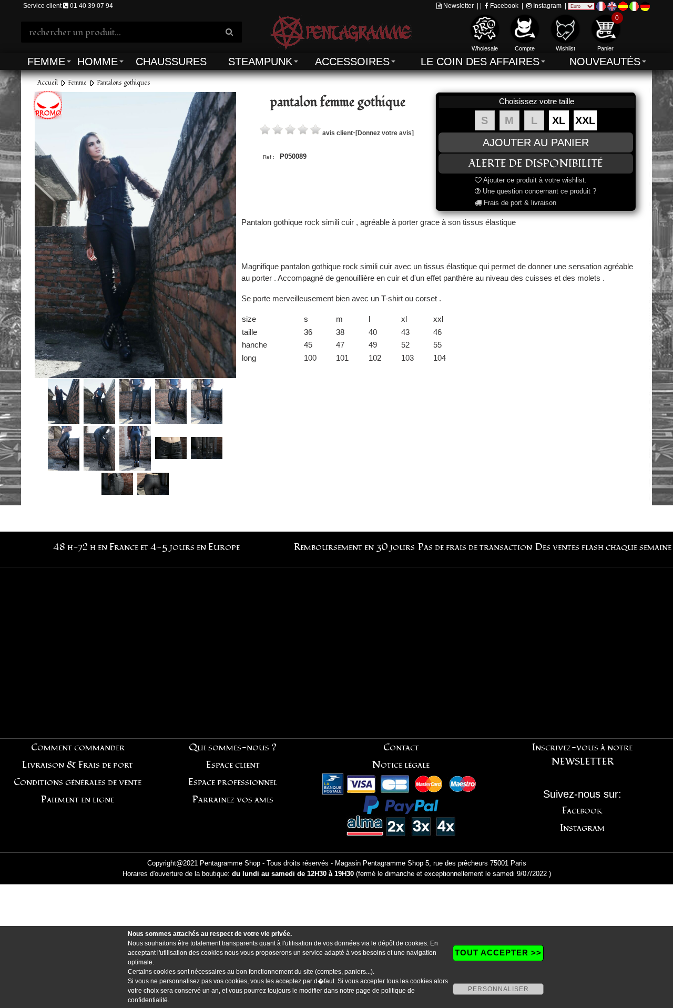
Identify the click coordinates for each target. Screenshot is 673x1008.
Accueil (47, 82)
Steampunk (260, 61)
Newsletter (458, 5)
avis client (337, 133)
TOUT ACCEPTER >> (498, 952)
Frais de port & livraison (519, 203)
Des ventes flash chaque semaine (603, 547)
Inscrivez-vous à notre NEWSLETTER (582, 754)
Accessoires (352, 61)
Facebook (503, 5)
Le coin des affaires (480, 61)
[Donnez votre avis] (384, 133)
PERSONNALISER (498, 989)
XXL (585, 120)
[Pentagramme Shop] (341, 31)
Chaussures (171, 61)
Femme (46, 61)
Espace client (233, 764)
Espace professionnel (232, 782)
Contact (401, 747)
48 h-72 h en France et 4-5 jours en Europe (146, 547)
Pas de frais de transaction (475, 547)
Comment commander (78, 747)
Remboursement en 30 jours (354, 547)
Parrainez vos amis (232, 799)
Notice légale (401, 764)
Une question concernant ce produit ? (538, 191)
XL (558, 120)
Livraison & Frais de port (77, 764)
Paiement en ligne (77, 799)
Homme (97, 61)
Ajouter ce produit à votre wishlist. (534, 180)
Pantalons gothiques (123, 82)
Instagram (547, 5)
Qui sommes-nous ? (233, 747)
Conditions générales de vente (77, 782)
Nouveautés (604, 61)
